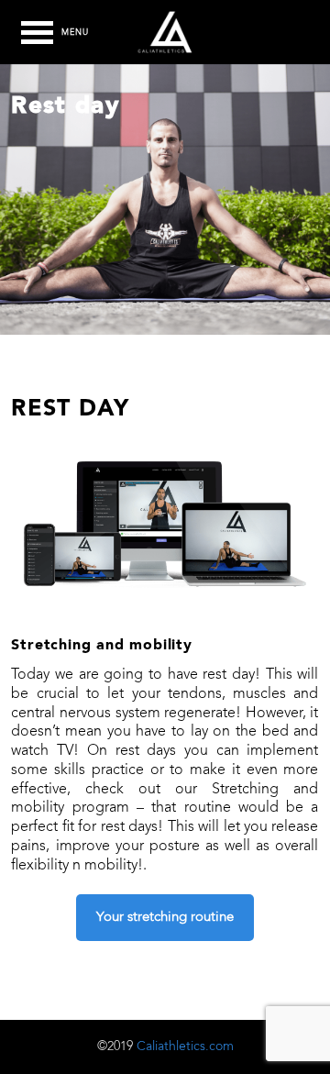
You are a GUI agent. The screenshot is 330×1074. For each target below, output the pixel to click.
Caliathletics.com (185, 1046)
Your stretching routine (165, 918)
